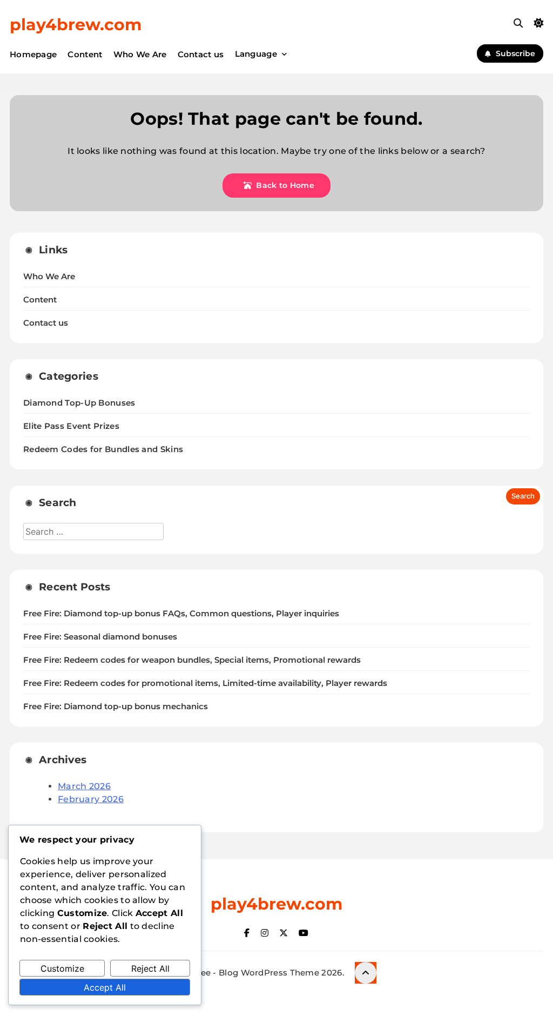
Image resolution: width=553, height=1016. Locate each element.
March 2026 (84, 786)
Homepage (33, 54)
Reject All (150, 968)
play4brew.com (75, 25)
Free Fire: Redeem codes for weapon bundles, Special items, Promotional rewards (192, 660)
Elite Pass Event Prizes (71, 426)
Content (85, 54)
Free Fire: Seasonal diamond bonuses (100, 637)
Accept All (105, 987)
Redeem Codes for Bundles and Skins (103, 449)
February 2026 (91, 799)
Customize (62, 968)
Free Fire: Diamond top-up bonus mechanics (115, 706)
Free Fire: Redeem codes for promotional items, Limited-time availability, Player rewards (205, 683)
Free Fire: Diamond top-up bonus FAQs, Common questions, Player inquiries (181, 613)
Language (256, 54)
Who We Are (140, 54)
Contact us (201, 54)
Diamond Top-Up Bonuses (79, 403)
